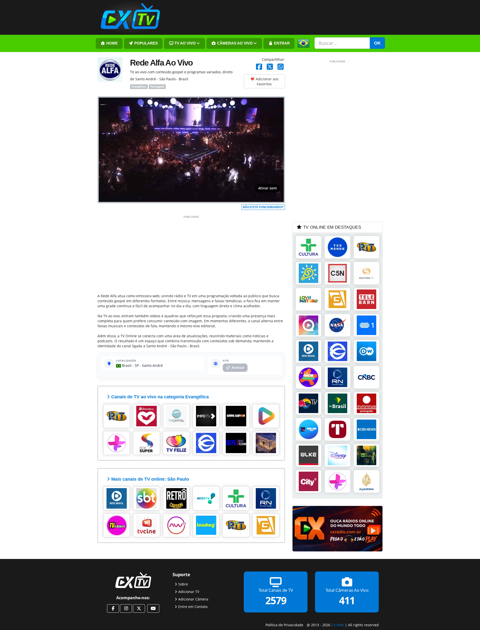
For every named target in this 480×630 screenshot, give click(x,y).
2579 (275, 600)
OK (377, 43)
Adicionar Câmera (193, 598)
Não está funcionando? (263, 207)
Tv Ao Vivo (185, 43)
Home (111, 43)
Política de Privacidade (284, 624)
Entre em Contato (193, 606)
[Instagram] (126, 608)
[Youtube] (153, 608)
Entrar (281, 43)
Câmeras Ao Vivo (234, 43)
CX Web (337, 624)
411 (347, 600)
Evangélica (139, 86)
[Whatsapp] (280, 67)
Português (157, 86)
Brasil (126, 365)
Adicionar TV (188, 591)
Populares (145, 43)
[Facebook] (259, 67)
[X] (270, 67)
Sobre (183, 583)
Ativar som (267, 188)
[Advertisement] (191, 253)
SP (137, 365)
